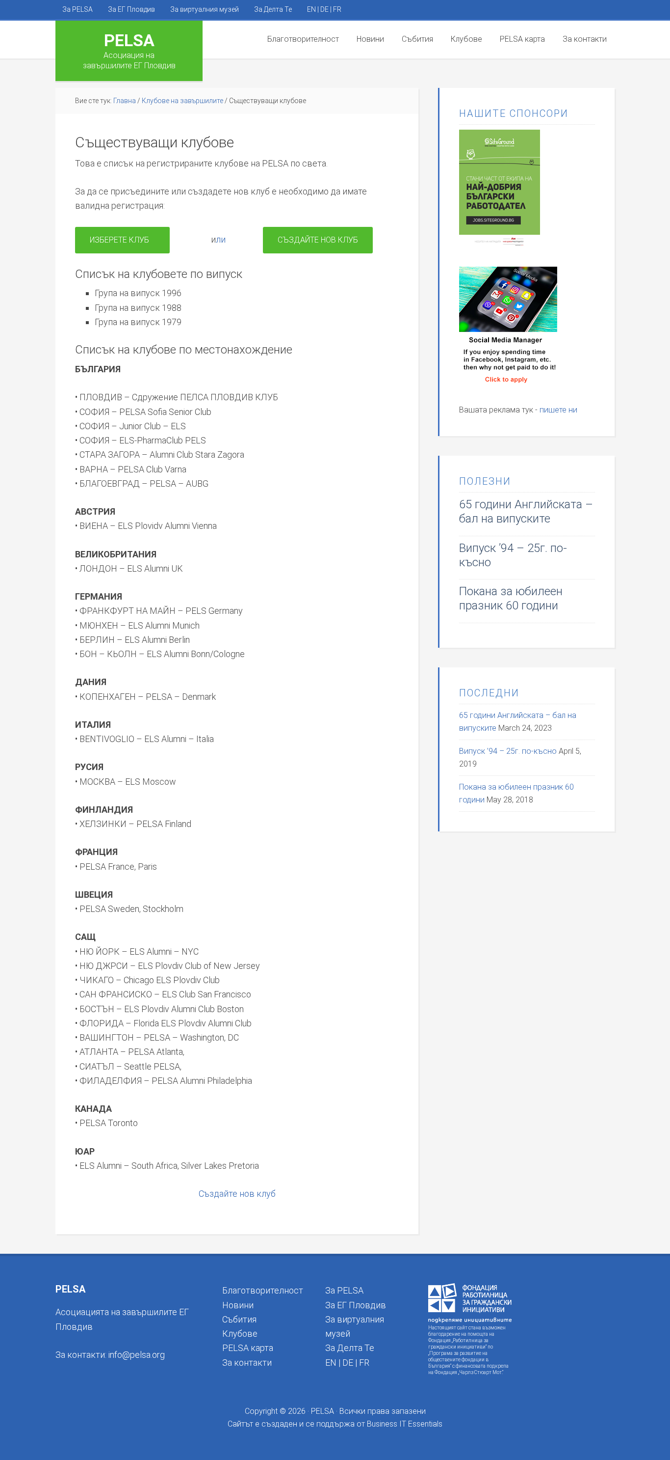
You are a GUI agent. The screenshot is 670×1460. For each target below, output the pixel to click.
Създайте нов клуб (318, 240)
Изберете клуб (122, 240)
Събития (239, 1319)
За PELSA (344, 1290)
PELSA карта (247, 1348)
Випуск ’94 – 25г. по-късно (508, 751)
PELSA (129, 40)
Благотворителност (262, 1290)
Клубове (240, 1333)
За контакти (247, 1362)
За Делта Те (349, 1348)
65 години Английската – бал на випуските (526, 511)
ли (221, 239)
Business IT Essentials (404, 1424)
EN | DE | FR (347, 1362)
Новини (238, 1305)
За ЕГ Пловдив (355, 1305)
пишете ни (558, 409)
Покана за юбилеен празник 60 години (511, 598)
